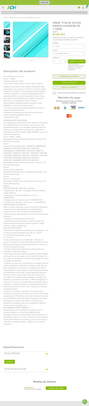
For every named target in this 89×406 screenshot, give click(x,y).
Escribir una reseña (56, 388)
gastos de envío (76, 38)
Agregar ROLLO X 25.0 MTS (69, 76)
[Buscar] (3, 12)
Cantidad (56, 58)
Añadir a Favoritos (69, 87)
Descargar (9, 361)
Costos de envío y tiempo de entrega (71, 93)
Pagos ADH (44, 2)
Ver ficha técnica (69, 83)
